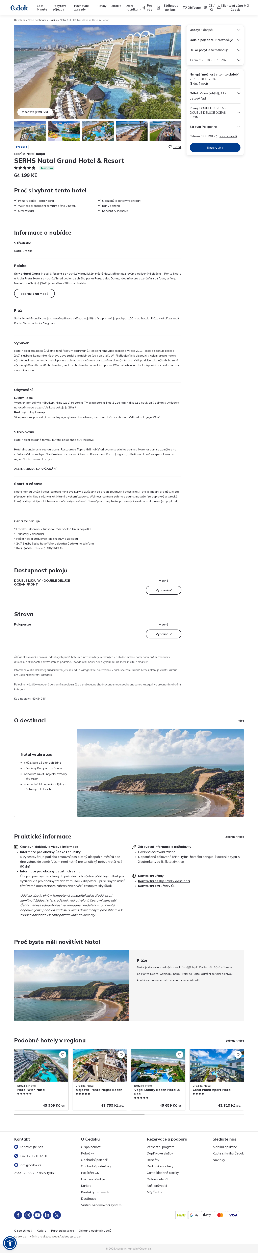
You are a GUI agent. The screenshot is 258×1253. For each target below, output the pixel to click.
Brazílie (53, 19)
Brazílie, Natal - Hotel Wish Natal (36, 1051)
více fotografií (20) (35, 112)
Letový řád (198, 98)
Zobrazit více (234, 836)
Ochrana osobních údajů (95, 1230)
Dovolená (20, 19)
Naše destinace (37, 19)
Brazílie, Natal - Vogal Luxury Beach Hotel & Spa (155, 1053)
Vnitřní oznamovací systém (101, 1205)
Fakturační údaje (93, 1179)
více (241, 720)
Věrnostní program (160, 1147)
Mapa (40, 154)
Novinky (219, 1160)
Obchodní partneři (94, 1160)
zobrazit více (235, 1040)
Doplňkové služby (160, 1153)
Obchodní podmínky (96, 1166)
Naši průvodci (157, 1186)
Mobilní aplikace (225, 1147)
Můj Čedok (154, 1192)
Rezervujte (215, 148)
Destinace (88, 1198)
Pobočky (87, 1153)
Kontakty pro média (95, 1192)
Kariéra (86, 1186)
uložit (177, 147)
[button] (10, 1243)
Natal (63, 19)
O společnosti (91, 1147)
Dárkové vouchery (160, 1166)
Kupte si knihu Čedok (228, 1153)
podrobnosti (228, 136)
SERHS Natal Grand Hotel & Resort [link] (89, 19)
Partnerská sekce (62, 1230)
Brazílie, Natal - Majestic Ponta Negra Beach (98, 1053)
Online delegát (158, 1179)
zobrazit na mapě (34, 294)
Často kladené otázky (163, 1173)
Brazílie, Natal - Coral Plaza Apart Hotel (216, 1051)
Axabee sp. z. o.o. (70, 1236)
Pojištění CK (90, 1173)
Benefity (153, 1160)
